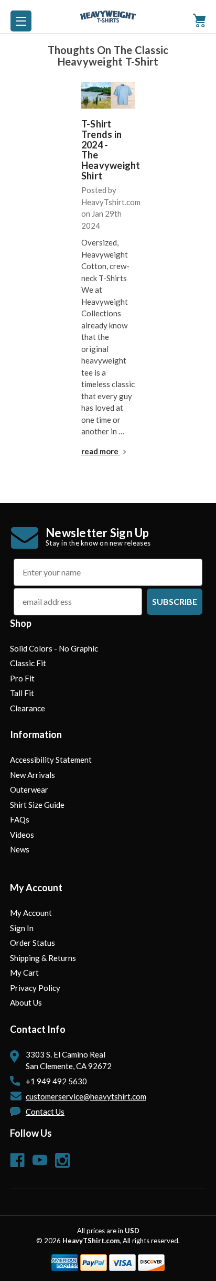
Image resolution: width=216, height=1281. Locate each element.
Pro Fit (22, 678)
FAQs (19, 819)
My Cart (24, 972)
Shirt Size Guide (37, 804)
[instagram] (62, 1160)
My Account (31, 912)
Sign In (22, 928)
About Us (26, 1002)
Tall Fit (22, 693)
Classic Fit (28, 663)
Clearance (27, 708)
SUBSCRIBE (174, 601)
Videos (22, 834)
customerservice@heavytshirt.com (86, 1096)
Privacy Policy (35, 987)
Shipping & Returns (43, 958)
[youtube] (40, 1160)
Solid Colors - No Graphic (54, 648)
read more (100, 451)
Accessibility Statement (51, 759)
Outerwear (29, 789)
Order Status (32, 942)
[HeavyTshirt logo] (20, 20)
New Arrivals (32, 775)
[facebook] (17, 1160)
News (19, 849)
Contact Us (45, 1111)
